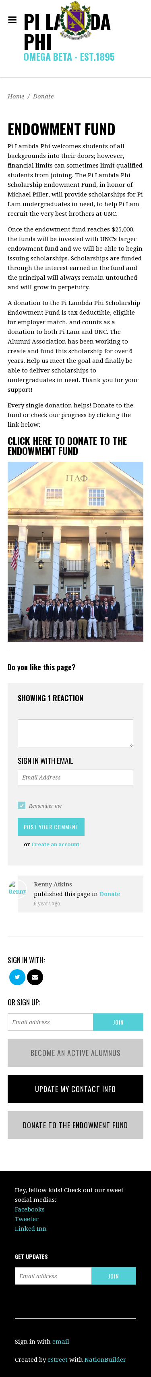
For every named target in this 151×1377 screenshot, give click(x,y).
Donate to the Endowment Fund (75, 1125)
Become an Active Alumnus (76, 1053)
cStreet (58, 1359)
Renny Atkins (53, 884)
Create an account (55, 844)
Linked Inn (31, 1228)
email (60, 1341)
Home (16, 96)
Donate (43, 96)
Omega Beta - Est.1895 (69, 56)
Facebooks (30, 1209)
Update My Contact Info (75, 1089)
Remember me (45, 806)
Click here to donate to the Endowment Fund (67, 445)
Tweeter (27, 1219)
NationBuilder (105, 1359)
